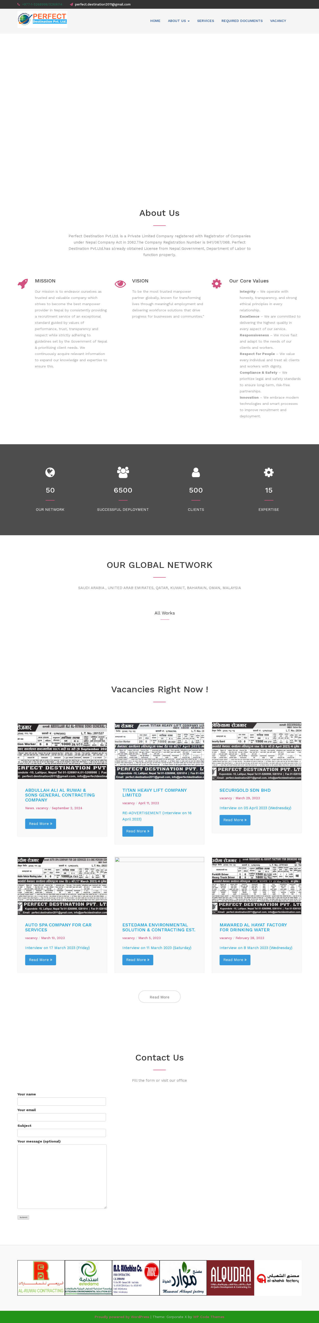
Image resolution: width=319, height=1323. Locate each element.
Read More (39, 823)
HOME (155, 21)
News (29, 808)
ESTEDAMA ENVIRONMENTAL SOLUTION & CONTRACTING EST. (158, 927)
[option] (159, 108)
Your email (26, 1110)
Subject (24, 1126)
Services (205, 21)
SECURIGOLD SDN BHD (245, 790)
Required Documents (242, 21)
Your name (26, 1094)
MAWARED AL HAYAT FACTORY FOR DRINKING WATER (253, 927)
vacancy (278, 21)
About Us (177, 21)
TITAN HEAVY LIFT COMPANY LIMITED (154, 793)
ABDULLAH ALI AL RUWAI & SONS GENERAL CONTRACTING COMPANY (60, 795)
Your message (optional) (39, 1141)
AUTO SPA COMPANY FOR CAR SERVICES (58, 927)
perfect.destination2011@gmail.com (103, 4)
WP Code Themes (208, 1317)
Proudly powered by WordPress (122, 1317)
